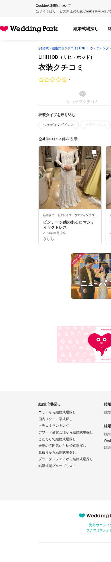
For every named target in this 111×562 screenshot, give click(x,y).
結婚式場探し (86, 28)
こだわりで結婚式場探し (57, 439)
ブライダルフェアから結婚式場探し (65, 459)
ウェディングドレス (58, 125)
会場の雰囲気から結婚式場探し (62, 446)
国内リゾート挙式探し (55, 419)
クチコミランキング (53, 426)
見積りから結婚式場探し (57, 452)
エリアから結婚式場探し (57, 412)
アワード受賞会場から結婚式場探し (65, 432)
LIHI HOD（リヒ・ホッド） (66, 57)
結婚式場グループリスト (57, 466)
